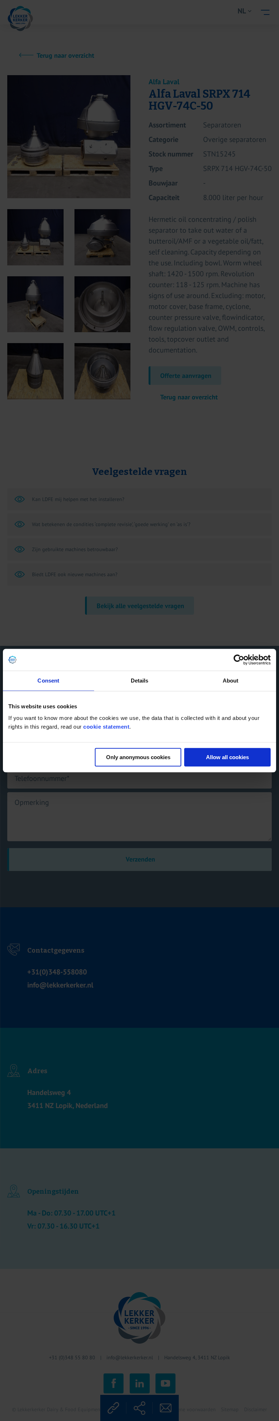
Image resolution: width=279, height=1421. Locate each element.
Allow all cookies (227, 757)
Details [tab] (140, 680)
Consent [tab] (48, 680)
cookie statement (106, 727)
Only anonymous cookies (138, 757)
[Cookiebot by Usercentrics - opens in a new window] (239, 659)
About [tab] (231, 680)
